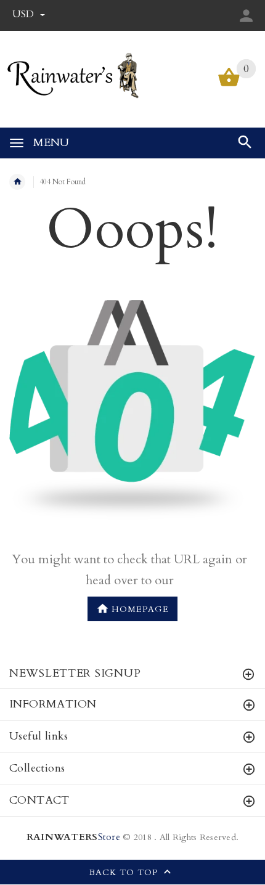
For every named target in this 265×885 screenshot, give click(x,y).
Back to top (125, 873)
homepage (140, 610)
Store (73, 837)
